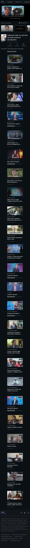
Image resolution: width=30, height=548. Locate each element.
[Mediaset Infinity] (2, 2)
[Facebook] (21, 513)
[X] (28, 513)
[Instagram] (24, 513)
